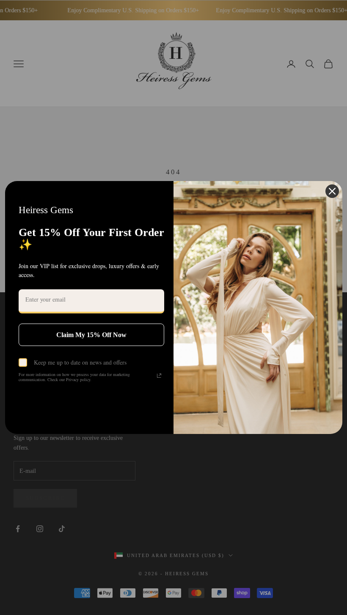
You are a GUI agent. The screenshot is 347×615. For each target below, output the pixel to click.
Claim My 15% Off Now (91, 334)
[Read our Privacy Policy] (159, 376)
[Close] (332, 191)
